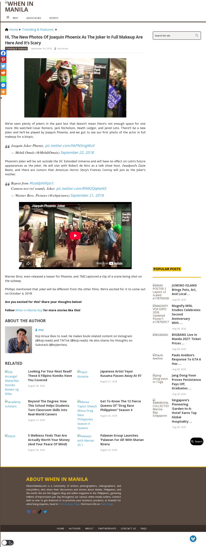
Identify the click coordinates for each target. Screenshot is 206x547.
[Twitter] (3, 66)
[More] (3, 92)
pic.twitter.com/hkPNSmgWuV (69, 145)
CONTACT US (128, 528)
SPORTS (53, 18)
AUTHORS (75, 528)
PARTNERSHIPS (107, 528)
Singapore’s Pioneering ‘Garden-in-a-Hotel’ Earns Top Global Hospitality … (184, 411)
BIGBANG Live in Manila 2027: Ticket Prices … (186, 339)
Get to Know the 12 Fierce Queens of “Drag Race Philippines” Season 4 (120, 405)
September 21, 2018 (87, 195)
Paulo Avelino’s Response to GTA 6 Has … (186, 359)
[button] (8, 542)
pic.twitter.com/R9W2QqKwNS (81, 188)
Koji (41, 329)
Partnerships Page (69, 504)
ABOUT (89, 528)
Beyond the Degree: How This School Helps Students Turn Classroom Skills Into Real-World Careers (48, 407)
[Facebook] (3, 53)
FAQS (143, 528)
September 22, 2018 (77, 152)
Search (198, 441)
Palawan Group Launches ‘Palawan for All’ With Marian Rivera (122, 439)
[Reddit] (3, 72)
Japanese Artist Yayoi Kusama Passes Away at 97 (120, 373)
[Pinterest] (3, 59)
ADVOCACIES (33, 18)
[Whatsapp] (3, 79)
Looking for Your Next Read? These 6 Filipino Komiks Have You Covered (50, 375)
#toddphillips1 (41, 183)
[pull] (7, 17)
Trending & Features (16, 48)
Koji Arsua (62, 48)
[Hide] (1, 98)
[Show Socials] (193, 538)
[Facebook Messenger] (3, 85)
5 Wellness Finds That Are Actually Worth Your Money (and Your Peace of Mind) (49, 439)
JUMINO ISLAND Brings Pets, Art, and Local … (184, 289)
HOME (61, 528)
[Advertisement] (177, 209)
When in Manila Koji (28, 310)
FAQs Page (107, 504)
